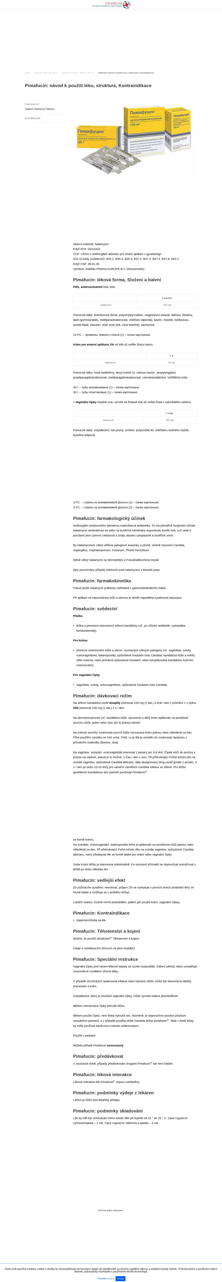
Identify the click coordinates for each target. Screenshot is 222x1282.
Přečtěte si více (106, 1278)
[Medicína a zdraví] (111, 5)
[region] (111, 38)
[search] (195, 5)
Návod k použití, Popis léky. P (78, 73)
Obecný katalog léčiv (46, 73)
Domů (27, 73)
